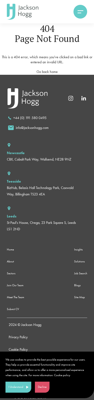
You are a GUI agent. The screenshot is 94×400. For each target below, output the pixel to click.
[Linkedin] (83, 97)
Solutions (79, 261)
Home (10, 249)
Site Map (79, 297)
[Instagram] (70, 97)
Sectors (11, 273)
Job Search (80, 273)
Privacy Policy (18, 337)
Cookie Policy (18, 349)
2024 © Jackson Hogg (25, 324)
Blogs (77, 285)
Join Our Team (15, 285)
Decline (42, 387)
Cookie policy (62, 375)
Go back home (47, 71)
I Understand (15, 387)
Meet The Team (15, 297)
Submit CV (13, 309)
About (10, 261)
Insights (78, 249)
